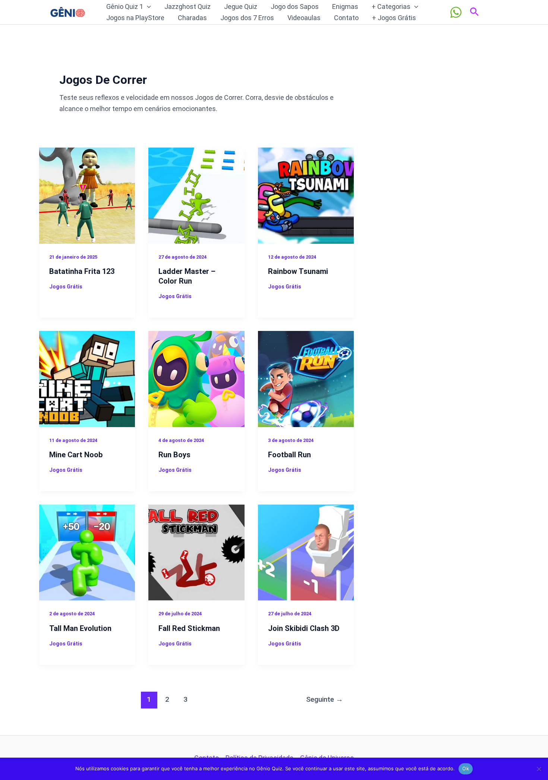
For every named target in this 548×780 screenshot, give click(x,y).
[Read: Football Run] (306, 378)
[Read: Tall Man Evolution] (87, 552)
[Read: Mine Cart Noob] (87, 378)
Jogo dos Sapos (295, 6)
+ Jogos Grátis (394, 18)
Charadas (192, 18)
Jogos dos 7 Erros (247, 18)
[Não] (538, 769)
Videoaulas (304, 18)
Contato (346, 18)
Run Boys (174, 454)
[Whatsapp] (456, 12)
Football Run (289, 454)
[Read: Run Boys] (196, 378)
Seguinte (324, 699)
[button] (147, 6)
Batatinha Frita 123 (81, 271)
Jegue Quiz (240, 6)
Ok (465, 768)
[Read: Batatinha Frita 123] (87, 195)
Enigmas (345, 6)
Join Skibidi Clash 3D (304, 628)
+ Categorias (391, 6)
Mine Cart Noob (76, 454)
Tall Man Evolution (80, 628)
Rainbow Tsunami (298, 271)
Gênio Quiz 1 (124, 6)
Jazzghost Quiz (187, 6)
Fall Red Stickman (189, 628)
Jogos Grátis (65, 287)
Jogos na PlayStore (135, 18)
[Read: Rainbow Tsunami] (306, 195)
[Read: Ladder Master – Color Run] (196, 195)
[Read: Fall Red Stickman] (196, 552)
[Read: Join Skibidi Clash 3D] (306, 552)
